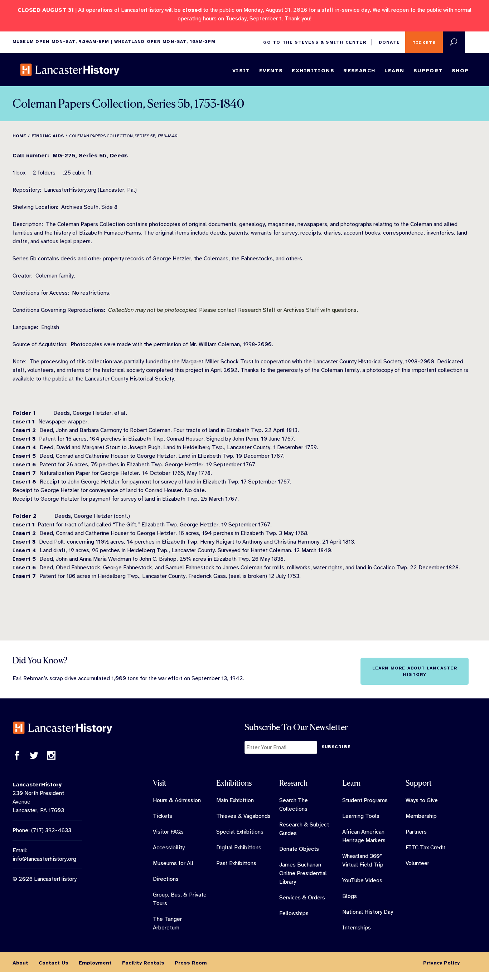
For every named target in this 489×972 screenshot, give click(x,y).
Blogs (349, 896)
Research (359, 70)
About (20, 962)
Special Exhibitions (239, 831)
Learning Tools (360, 816)
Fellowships (294, 913)
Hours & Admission (177, 800)
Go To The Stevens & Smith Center (314, 42)
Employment (95, 962)
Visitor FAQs (168, 831)
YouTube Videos (362, 880)
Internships (356, 927)
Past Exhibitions (236, 863)
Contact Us (53, 962)
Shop (460, 70)
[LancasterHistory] (70, 70)
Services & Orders (302, 897)
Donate (389, 42)
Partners (416, 831)
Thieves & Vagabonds (243, 816)
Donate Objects (299, 849)
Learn (394, 70)
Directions (166, 879)
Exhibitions (313, 70)
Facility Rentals (143, 962)
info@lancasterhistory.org (44, 859)
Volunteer (417, 863)
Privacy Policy (441, 962)
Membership (421, 816)
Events (271, 70)
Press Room (191, 962)
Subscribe (336, 746)
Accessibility (169, 847)
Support (428, 70)
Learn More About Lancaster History (414, 671)
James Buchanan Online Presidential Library (303, 873)
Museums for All (173, 863)
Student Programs (365, 800)
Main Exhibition (235, 800)
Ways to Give (422, 800)
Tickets (424, 42)
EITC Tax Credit (426, 847)
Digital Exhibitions (238, 847)
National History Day (367, 911)
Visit (241, 70)
